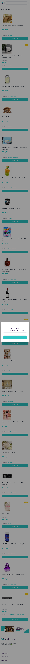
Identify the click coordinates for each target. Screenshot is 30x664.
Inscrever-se (15, 337)
